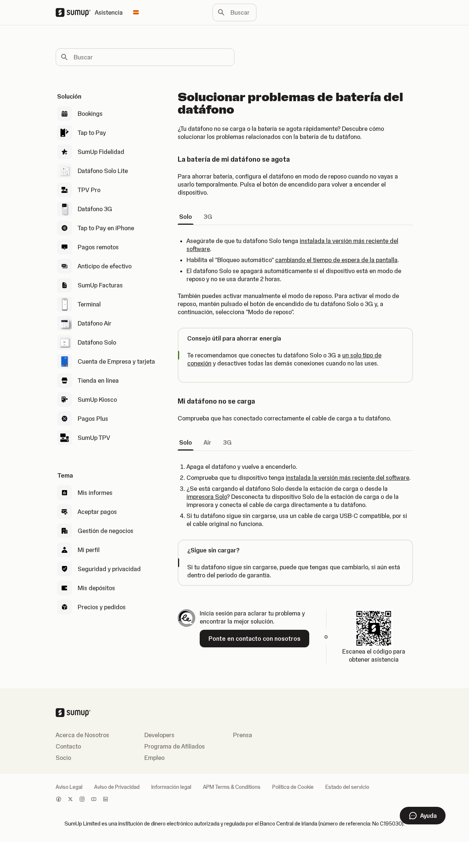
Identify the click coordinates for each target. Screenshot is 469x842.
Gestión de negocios (105, 530)
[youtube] (94, 800)
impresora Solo (207, 496)
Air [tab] (207, 442)
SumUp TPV (94, 437)
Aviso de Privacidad (117, 787)
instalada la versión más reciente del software (347, 477)
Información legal (171, 787)
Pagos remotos (98, 247)
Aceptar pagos (97, 511)
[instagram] (82, 800)
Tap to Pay (92, 132)
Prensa (242, 735)
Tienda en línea (98, 380)
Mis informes (95, 492)
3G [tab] (208, 216)
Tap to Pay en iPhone (106, 228)
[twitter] (70, 800)
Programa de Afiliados (174, 746)
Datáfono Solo (97, 342)
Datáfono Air (94, 323)
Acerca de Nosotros (82, 735)
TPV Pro (89, 190)
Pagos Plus (93, 418)
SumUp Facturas (100, 285)
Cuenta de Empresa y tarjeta (116, 361)
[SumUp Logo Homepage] (75, 12)
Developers (159, 735)
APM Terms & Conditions (232, 787)
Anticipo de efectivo (105, 266)
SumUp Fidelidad (101, 151)
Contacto (68, 746)
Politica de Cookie (293, 787)
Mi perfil (89, 550)
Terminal (89, 304)
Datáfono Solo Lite (103, 170)
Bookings (90, 113)
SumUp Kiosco (97, 399)
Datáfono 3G (95, 209)
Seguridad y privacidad (109, 569)
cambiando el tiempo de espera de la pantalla (336, 260)
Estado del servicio (347, 787)
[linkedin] (105, 800)
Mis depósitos (96, 588)
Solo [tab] (185, 216)
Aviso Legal (69, 787)
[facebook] (59, 800)
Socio (63, 757)
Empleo (154, 757)
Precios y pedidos (102, 607)
